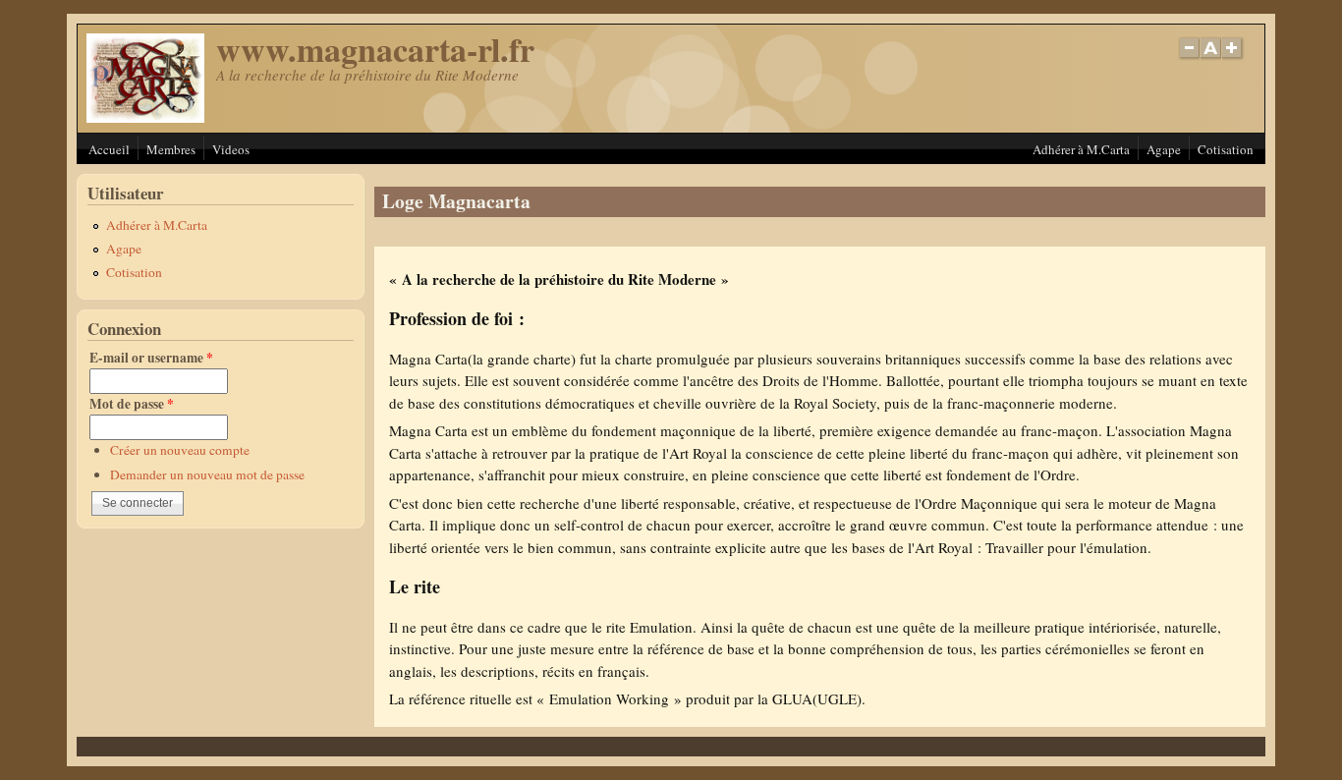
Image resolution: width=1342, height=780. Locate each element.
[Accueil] (145, 117)
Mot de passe (131, 404)
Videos (231, 149)
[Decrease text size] (1189, 58)
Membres (171, 149)
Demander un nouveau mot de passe (207, 474)
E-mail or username (151, 357)
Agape (1163, 149)
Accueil (109, 149)
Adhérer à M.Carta (1081, 149)
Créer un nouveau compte (180, 450)
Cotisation (1226, 149)
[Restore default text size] (1211, 58)
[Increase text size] (1233, 58)
